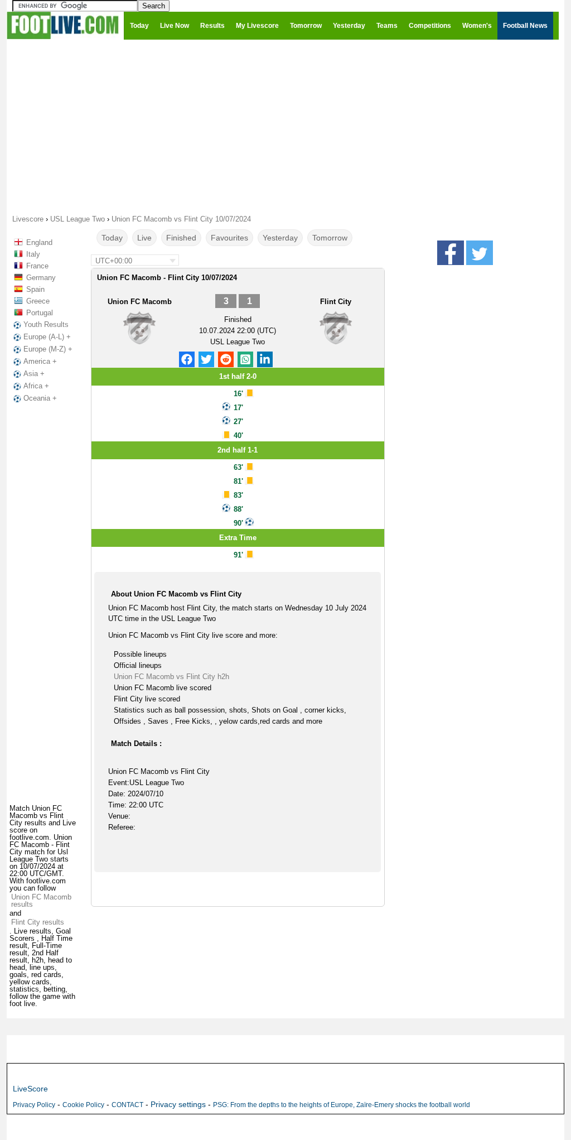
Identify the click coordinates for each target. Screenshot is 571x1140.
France (37, 266)
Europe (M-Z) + (47, 349)
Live (144, 237)
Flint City (335, 301)
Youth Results (46, 324)
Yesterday (280, 237)
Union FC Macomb (140, 301)
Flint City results (37, 922)
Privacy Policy (34, 1105)
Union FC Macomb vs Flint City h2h (171, 676)
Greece (38, 301)
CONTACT (127, 1105)
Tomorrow (329, 237)
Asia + (34, 373)
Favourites (229, 237)
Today (112, 237)
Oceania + (40, 398)
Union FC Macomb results (41, 900)
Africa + (36, 386)
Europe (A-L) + (47, 337)
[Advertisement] (285, 126)
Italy (33, 254)
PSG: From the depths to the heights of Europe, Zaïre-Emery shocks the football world (341, 1105)
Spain (35, 289)
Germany (41, 277)
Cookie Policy (83, 1105)
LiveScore (30, 1088)
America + (40, 361)
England (39, 242)
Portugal (39, 313)
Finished (181, 237)
